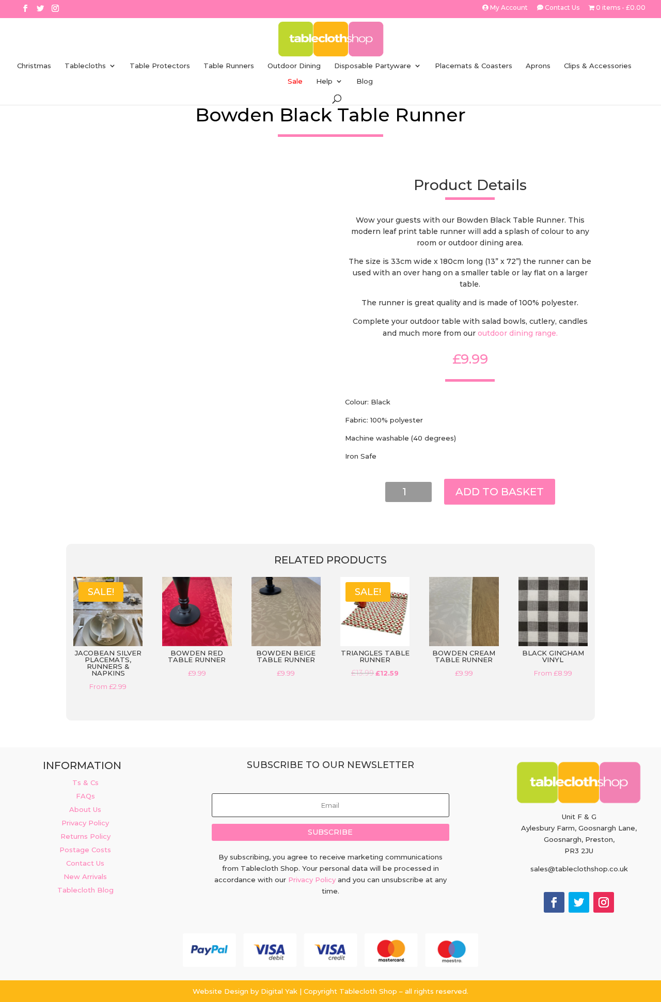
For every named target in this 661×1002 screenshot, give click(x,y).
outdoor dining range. (518, 333)
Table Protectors (160, 66)
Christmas (34, 66)
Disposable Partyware (372, 66)
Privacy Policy (85, 823)
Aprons (538, 66)
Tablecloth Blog (85, 890)
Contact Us (561, 8)
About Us (85, 809)
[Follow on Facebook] (554, 902)
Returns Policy (85, 836)
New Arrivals (85, 876)
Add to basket (499, 492)
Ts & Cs (85, 782)
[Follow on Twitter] (579, 902)
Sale (295, 81)
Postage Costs (85, 850)
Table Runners (228, 66)
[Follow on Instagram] (603, 902)
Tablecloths (85, 66)
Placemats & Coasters (473, 66)
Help (324, 81)
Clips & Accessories (598, 66)
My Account (508, 8)
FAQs (85, 796)
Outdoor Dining (294, 66)
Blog (364, 81)
